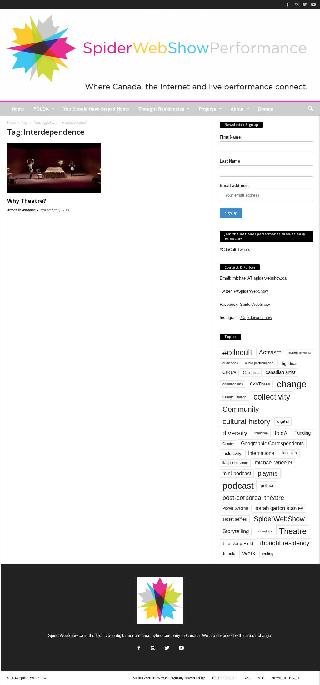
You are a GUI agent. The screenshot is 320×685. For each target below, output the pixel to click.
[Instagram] (296, 4)
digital (283, 421)
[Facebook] (288, 4)
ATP (261, 677)
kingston (289, 453)
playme (268, 473)
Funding (302, 433)
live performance (235, 463)
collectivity (271, 397)
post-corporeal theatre (253, 497)
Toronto (228, 554)
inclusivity (231, 453)
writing (267, 554)
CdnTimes (260, 384)
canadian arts (232, 384)
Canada (251, 372)
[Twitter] (305, 4)
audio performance (259, 363)
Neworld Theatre (286, 677)
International (262, 453)
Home (18, 109)
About (237, 109)
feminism (261, 433)
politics (268, 485)
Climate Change (234, 397)
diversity (235, 432)
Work (248, 553)
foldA (281, 433)
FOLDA (41, 109)
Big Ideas (289, 363)
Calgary (229, 372)
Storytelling (235, 531)
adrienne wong (299, 352)
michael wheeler (273, 463)
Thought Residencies (161, 109)
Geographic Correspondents (272, 443)
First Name (230, 137)
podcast (238, 486)
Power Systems (235, 508)
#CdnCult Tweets (235, 249)
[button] (310, 109)
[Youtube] (313, 4)
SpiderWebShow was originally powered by (169, 677)
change (292, 384)
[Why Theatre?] (54, 168)
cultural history (246, 421)
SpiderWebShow (255, 304)
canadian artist (280, 372)
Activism (270, 352)
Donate (265, 109)
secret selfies (234, 519)
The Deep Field (237, 543)
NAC (247, 677)
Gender (228, 444)
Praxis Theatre (224, 677)
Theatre (293, 531)
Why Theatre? (26, 200)
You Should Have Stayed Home (96, 109)
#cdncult (237, 352)
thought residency (284, 543)
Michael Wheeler (21, 210)
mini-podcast (236, 473)
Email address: (234, 185)
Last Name (230, 161)
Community (240, 409)
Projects (207, 109)
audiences (230, 363)
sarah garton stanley (279, 508)
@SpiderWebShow (251, 291)
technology (264, 531)
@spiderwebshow (256, 317)
